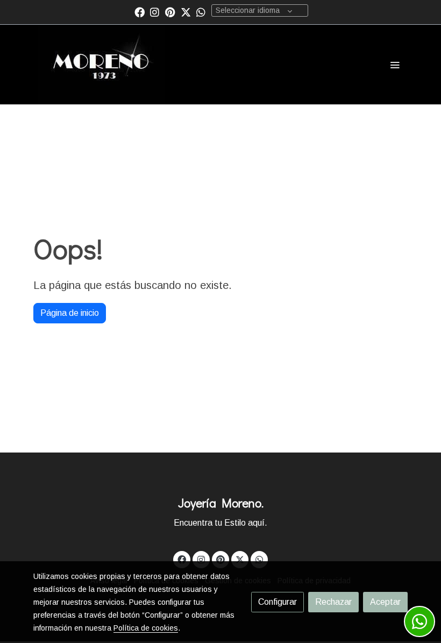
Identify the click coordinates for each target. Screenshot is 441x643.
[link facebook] (139, 11)
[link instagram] (154, 11)
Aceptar (385, 601)
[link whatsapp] (200, 11)
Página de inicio (69, 312)
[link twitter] (186, 11)
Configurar (277, 601)
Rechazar (333, 601)
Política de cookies (145, 628)
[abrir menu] (395, 64)
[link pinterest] (170, 11)
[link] (101, 64)
